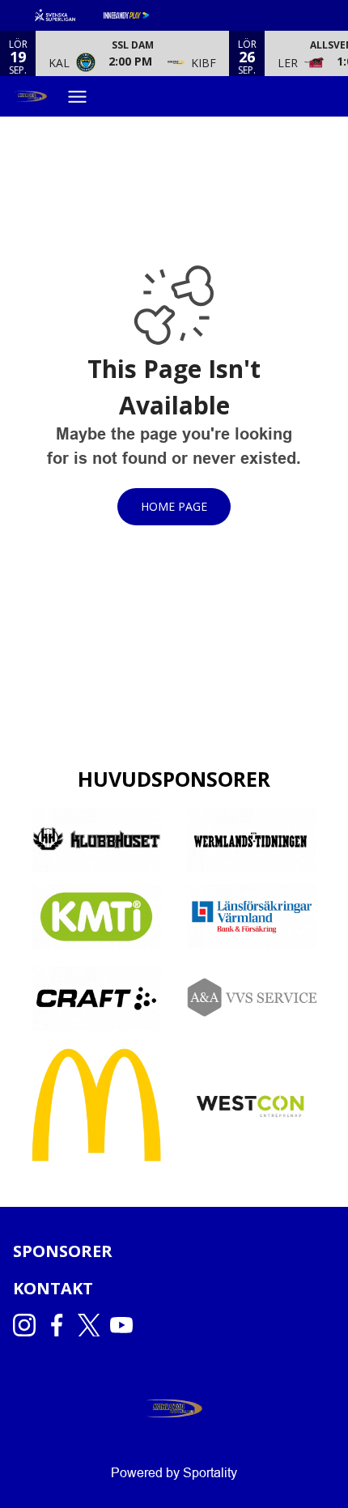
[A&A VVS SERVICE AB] (251, 999)
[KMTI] (96, 917)
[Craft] (96, 998)
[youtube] (126, 1325)
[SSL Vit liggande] (68, 15)
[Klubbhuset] (96, 840)
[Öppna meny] (83, 96)
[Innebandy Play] (139, 15)
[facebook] (61, 1325)
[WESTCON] (251, 1105)
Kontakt (53, 1288)
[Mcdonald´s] (96, 1105)
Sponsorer (62, 1251)
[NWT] (251, 840)
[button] (132, 53)
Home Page (174, 506)
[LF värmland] (251, 917)
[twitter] (94, 1325)
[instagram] (29, 1325)
